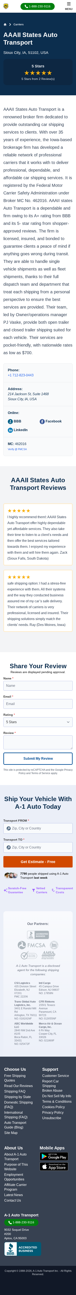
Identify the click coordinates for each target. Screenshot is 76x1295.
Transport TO (13, 839)
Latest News (13, 1195)
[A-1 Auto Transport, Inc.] (5, 6)
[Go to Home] (5, 24)
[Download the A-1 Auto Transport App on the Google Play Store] (57, 1156)
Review (9, 733)
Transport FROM (16, 820)
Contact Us (12, 1200)
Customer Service (55, 1076)
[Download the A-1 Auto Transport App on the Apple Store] (57, 1166)
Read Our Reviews (18, 1086)
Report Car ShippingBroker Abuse (52, 1085)
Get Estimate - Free (38, 862)
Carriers (19, 24)
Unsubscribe (51, 1118)
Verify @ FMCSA (17, 449)
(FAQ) (8, 1107)
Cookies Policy (53, 1107)
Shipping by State (17, 1097)
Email (8, 696)
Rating (9, 714)
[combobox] (38, 828)
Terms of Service (40, 773)
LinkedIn (20, 430)
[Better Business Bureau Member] (22, 1249)
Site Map (11, 1133)
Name (8, 678)
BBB (17, 421)
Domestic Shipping (18, 1102)
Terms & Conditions (57, 1101)
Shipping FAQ (14, 1091)
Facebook (53, 421)
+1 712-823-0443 (21, 375)
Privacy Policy (53, 1112)
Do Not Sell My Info (56, 1096)
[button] (37, 6)
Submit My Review (38, 758)
